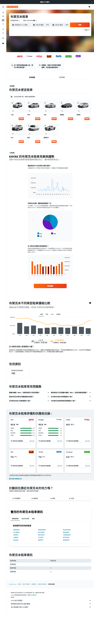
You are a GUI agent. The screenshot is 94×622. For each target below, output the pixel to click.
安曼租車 (15, 535)
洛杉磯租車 (16, 532)
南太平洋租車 (26, 584)
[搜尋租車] (3, 20)
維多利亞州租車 (42, 584)
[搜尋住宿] (3, 16)
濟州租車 (40, 537)
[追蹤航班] (3, 33)
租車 (19, 584)
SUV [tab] (52, 314)
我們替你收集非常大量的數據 (20, 604)
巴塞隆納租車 (67, 535)
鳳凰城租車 (16, 530)
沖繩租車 (15, 537)
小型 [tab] (41, 314)
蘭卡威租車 (41, 532)
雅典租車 (40, 540)
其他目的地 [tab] (15, 518)
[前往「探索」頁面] (3, 29)
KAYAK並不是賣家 (16, 600)
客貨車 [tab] (58, 314)
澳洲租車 (34, 584)
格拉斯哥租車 (67, 530)
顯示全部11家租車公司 (15, 479)
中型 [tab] (47, 314)
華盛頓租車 (66, 540)
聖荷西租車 (66, 537)
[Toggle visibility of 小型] (39, 236)
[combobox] (15, 20)
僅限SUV (87, 30)
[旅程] (3, 38)
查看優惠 (21, 118)
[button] (92, 2)
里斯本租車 (41, 535)
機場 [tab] (33, 518)
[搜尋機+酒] (3, 24)
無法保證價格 (33, 595)
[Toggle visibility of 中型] (53, 233)
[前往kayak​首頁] (12, 7)
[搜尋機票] (3, 12)
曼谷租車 (15, 540)
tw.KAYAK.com (12, 584)
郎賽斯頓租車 (42, 530)
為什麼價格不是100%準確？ (20, 607)
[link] (50, 286)
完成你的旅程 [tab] (25, 518)
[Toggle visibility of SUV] (39, 233)
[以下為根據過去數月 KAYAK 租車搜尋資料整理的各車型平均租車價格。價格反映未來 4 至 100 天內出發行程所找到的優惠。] (90, 303)
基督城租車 (66, 532)
